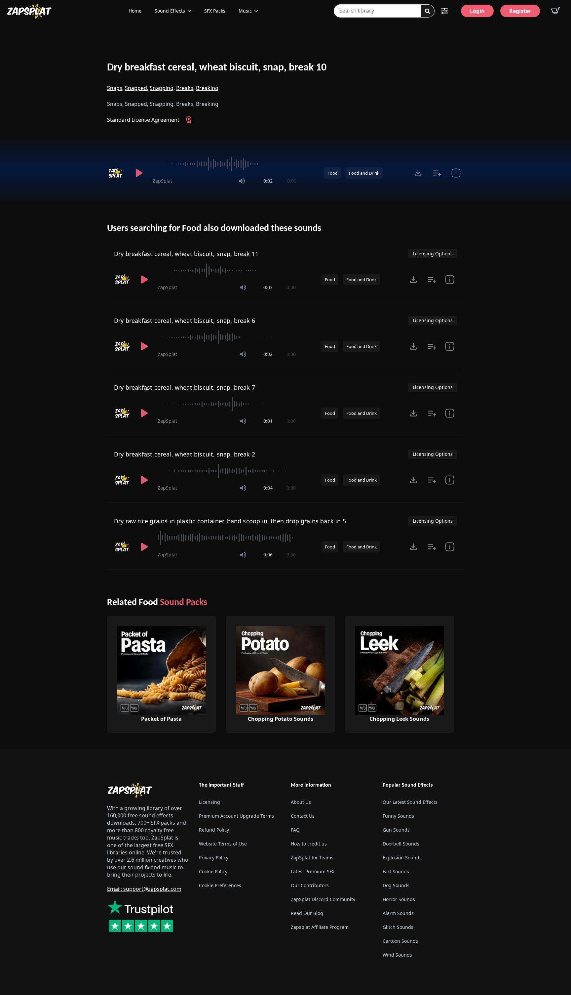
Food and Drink (364, 173)
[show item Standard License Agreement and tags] (456, 173)
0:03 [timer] (268, 287)
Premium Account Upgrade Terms (236, 816)
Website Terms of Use (223, 844)
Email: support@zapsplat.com (144, 888)
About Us (301, 802)
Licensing (209, 802)
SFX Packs (214, 11)
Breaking (207, 88)
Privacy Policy (213, 857)
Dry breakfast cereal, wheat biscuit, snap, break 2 (184, 454)
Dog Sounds (396, 885)
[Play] (139, 173)
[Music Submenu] (258, 11)
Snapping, (162, 88)
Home (135, 11)
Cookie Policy (213, 871)
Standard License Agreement (143, 119)
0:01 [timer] (268, 421)
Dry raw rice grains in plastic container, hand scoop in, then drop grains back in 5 (230, 521)
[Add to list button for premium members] (437, 173)
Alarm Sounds (398, 913)
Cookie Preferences (220, 885)
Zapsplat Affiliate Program (320, 927)
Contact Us (303, 816)
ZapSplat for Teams (312, 857)
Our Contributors (310, 885)
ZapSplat (162, 181)
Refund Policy (214, 830)
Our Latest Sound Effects (410, 802)
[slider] (224, 164)
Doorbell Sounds (401, 844)
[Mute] (241, 181)
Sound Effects (170, 11)
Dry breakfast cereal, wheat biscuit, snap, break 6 (184, 320)
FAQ (295, 830)
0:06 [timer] (268, 554)
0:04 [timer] (268, 488)
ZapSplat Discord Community (323, 899)
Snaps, (115, 88)
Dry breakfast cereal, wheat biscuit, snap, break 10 (216, 68)
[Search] (427, 11)
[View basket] (555, 11)
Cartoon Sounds (400, 941)
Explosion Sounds (402, 857)
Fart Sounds (396, 871)
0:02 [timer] (268, 181)
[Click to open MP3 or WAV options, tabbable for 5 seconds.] (418, 173)
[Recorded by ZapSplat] (116, 173)
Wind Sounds (397, 955)
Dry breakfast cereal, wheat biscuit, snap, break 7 (184, 387)
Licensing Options (433, 253)
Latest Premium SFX (312, 871)
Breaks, (185, 88)
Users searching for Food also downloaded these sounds (214, 228)
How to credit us (309, 844)
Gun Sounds (396, 830)
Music (245, 11)
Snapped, (136, 88)
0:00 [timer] (291, 181)
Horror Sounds (399, 899)
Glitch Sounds (398, 927)
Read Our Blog (307, 913)
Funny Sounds (398, 816)
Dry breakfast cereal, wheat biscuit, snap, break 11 (186, 254)
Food (332, 173)
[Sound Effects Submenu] (191, 11)
